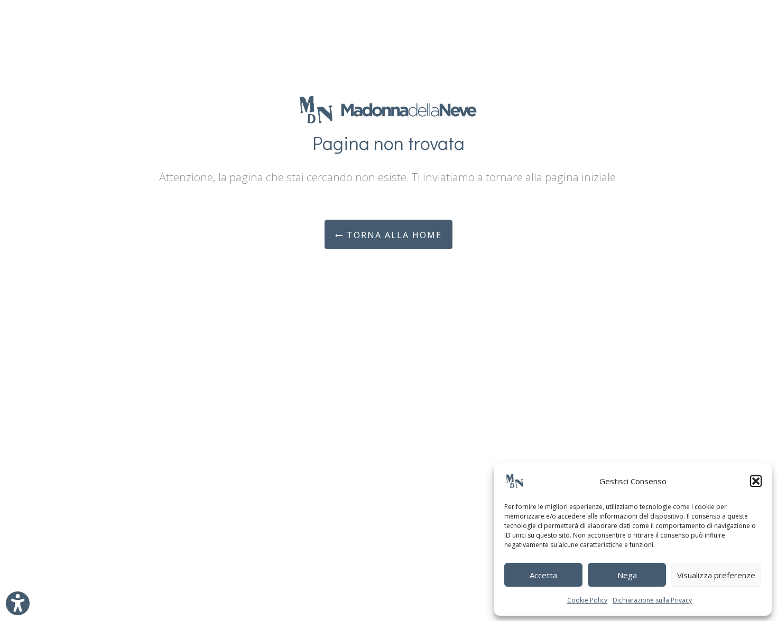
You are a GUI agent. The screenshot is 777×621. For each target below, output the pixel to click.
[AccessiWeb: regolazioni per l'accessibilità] (17, 603)
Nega (627, 575)
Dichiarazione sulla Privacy (652, 600)
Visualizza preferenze (716, 575)
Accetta (543, 575)
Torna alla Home (393, 235)
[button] (756, 481)
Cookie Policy (587, 600)
